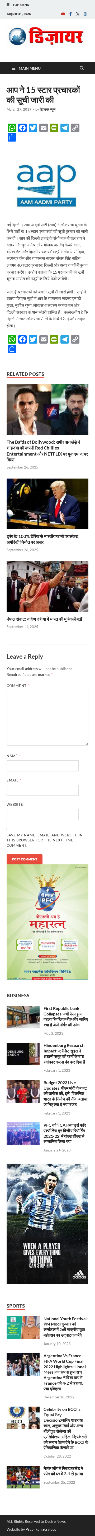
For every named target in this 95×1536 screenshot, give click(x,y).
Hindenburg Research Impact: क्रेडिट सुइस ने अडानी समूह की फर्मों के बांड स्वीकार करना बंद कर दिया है (64, 1053)
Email (14, 780)
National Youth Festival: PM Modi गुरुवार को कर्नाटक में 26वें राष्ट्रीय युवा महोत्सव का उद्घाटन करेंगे (66, 1326)
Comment (18, 685)
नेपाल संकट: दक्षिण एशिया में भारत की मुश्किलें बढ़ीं (44, 619)
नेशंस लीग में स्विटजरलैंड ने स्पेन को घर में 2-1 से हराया (63, 1471)
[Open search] (82, 68)
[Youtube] (63, 13)
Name (14, 756)
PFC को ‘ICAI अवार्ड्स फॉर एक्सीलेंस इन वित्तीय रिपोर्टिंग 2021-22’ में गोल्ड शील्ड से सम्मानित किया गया (65, 1133)
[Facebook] (70, 13)
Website (15, 804)
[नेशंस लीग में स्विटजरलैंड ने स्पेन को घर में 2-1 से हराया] (23, 1468)
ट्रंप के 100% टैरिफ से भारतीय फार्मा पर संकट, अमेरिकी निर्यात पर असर (43, 539)
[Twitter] (78, 13)
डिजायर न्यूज (47, 109)
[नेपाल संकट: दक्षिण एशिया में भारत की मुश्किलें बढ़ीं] (47, 588)
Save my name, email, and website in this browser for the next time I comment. (45, 840)
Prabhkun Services (41, 1529)
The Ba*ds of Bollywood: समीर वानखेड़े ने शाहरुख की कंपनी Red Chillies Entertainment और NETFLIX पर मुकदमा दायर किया (47, 450)
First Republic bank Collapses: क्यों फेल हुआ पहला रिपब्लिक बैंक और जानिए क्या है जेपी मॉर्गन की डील (66, 1016)
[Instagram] (85, 13)
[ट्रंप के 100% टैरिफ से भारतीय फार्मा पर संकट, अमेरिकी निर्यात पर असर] (47, 505)
